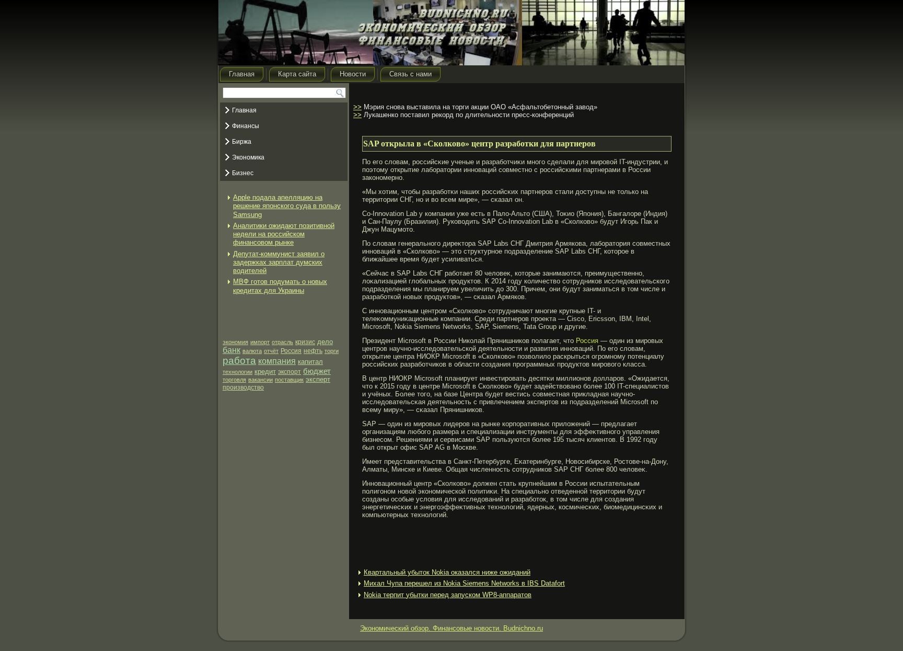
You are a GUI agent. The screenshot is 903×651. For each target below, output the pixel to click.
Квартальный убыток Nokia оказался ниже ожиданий (447, 572)
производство (243, 387)
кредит (265, 371)
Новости (353, 74)
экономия (235, 342)
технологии (237, 372)
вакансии (260, 379)
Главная (241, 74)
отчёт (271, 351)
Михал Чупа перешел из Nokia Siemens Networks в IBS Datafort (464, 583)
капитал (310, 362)
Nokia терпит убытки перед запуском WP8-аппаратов (447, 595)
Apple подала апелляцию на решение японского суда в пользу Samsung (287, 206)
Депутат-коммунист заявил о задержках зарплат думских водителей (279, 262)
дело (325, 342)
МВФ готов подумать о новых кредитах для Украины (280, 286)
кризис (305, 342)
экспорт (289, 371)
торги (332, 351)
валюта (252, 351)
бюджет (317, 371)
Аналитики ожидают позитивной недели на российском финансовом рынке (283, 234)
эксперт (318, 379)
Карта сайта (297, 74)
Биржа (241, 141)
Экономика (248, 157)
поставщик (289, 379)
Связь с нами (410, 74)
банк (231, 350)
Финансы (245, 126)
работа (239, 360)
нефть (313, 351)
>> (357, 107)
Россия (291, 351)
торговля (234, 379)
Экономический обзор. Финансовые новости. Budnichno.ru (451, 628)
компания (277, 361)
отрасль (282, 342)
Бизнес (242, 173)
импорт (260, 342)
